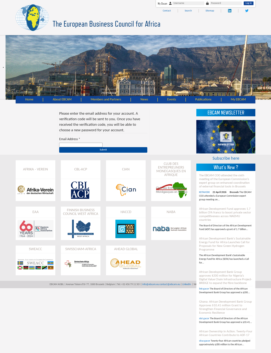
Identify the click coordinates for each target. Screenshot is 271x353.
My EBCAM (238, 99)
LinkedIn (186, 284)
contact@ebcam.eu (169, 284)
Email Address (69, 139)
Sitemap (210, 10)
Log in (249, 3)
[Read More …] (225, 187)
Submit (103, 149)
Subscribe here (226, 158)
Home (29, 99)
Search (188, 10)
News (144, 99)
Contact (167, 10)
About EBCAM (62, 99)
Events (171, 99)
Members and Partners (106, 99)
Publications (203, 99)
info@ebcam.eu (150, 284)
